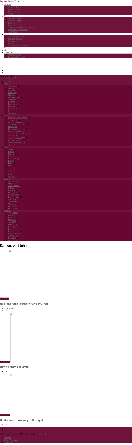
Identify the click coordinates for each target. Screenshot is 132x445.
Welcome (7, 5)
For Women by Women (17, 129)
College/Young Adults (16, 20)
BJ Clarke (11, 190)
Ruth (10, 165)
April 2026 (12, 222)
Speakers (8, 179)
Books (6, 147)
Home (2, 78)
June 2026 (12, 217)
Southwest (9, 1)
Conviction (12, 99)
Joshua (11, 161)
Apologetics (12, 86)
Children (11, 95)
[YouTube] (4, 72)
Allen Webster (13, 181)
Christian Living (14, 97)
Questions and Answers (17, 124)
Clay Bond (12, 204)
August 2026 (13, 213)
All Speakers (13, 208)
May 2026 (12, 220)
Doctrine (11, 102)
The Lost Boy (13, 120)
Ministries (8, 16)
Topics (7, 84)
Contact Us (8, 52)
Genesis (11, 149)
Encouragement (14, 104)
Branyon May (13, 195)
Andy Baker (12, 183)
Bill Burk (11, 188)
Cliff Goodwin (13, 206)
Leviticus (11, 154)
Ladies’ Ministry (14, 25)
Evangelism (12, 106)
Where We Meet (14, 11)
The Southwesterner (16, 36)
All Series (11, 145)
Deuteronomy (13, 158)
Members (8, 48)
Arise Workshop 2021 (16, 142)
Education (12, 23)
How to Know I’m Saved (14, 366)
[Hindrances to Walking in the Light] (47, 415)
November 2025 (14, 233)
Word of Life (13, 136)
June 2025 (12, 238)
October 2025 (13, 236)
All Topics (12, 113)
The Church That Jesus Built (19, 133)
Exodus (11, 152)
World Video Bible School (18, 30)
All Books (11, 177)
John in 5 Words (14, 140)
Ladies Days (12, 127)
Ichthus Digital (40, 434)
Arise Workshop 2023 (16, 131)
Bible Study (12, 93)
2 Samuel (11, 170)
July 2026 (11, 215)
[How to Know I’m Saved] (47, 362)
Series (6, 115)
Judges (11, 163)
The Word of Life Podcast (18, 45)
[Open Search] (0, 67)
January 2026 (13, 229)
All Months (12, 240)
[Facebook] (4, 70)
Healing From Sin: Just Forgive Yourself (24, 303)
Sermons (11, 41)
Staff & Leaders (14, 14)
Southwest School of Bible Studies (21, 27)
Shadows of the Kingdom (18, 118)
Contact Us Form (14, 55)
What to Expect (14, 9)
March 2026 (12, 224)
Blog (10, 43)
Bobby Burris (13, 192)
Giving (6, 50)
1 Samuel (11, 167)
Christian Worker (15, 18)
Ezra (10, 174)
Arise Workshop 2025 (16, 122)
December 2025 (14, 231)
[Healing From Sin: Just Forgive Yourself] (46, 299)
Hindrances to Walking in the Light (21, 420)
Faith (10, 111)
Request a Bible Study (16, 57)
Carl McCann (13, 199)
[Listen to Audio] (8, 425)
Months (7, 211)
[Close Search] (0, 65)
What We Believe (14, 7)
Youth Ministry (14, 32)
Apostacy (11, 88)
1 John (17, 78)
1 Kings (11, 172)
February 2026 (13, 226)
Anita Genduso (14, 186)
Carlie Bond (12, 201)
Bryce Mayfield (13, 197)
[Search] (0, 63)
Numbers (12, 156)
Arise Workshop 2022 (16, 138)
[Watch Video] (8, 310)
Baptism (11, 90)
